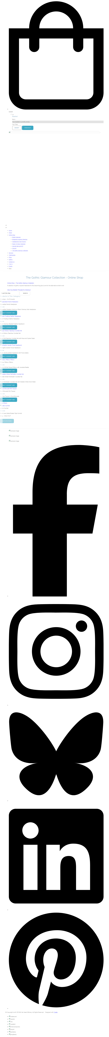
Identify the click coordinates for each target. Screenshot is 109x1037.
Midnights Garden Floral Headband (10, 348)
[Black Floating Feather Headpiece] (10, 316)
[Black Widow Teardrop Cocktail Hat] (11, 330)
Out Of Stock (6, 421)
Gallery (11, 259)
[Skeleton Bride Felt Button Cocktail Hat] (12, 374)
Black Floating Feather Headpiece (9, 319)
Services (11, 253)
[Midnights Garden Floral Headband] (11, 345)
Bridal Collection (16, 237)
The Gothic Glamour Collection (20, 250)
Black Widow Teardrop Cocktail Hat (10, 333)
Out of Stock (3, 403)
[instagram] (56, 705)
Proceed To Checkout (24, 290)
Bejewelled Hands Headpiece (8, 304)
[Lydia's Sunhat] (5, 405)
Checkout (27, 127)
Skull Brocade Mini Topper (7, 391)
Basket (17, 127)
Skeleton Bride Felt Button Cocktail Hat (11, 376)
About (10, 232)
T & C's (10, 264)
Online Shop (12, 235)
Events (10, 266)
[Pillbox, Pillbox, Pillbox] (7, 359)
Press (10, 257)
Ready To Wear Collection (18, 244)
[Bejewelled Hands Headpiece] (9, 302)
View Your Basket (12, 290)
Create (55, 1012)
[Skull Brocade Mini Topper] (8, 388)
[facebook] (56, 596)
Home (10, 230)
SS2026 (14, 248)
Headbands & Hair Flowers (19, 241)
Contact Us (11, 262)
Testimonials (12, 255)
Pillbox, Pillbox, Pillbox (6, 362)
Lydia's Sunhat (4, 408)
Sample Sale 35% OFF (17, 246)
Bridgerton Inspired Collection (19, 239)
